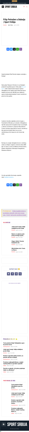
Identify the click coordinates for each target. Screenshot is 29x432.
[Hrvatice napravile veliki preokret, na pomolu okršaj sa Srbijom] (6, 402)
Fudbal (4, 365)
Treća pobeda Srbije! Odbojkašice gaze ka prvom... (17, 386)
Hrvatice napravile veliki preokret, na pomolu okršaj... (17, 401)
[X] (20, 273)
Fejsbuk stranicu (8, 177)
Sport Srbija (10, 25)
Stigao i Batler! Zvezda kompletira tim (18, 241)
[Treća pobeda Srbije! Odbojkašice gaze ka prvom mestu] (6, 386)
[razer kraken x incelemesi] (14, 431)
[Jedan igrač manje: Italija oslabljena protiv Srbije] (6, 228)
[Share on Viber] (20, 49)
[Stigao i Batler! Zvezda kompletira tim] (6, 243)
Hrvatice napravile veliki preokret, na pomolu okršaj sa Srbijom (13, 356)
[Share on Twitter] (14, 49)
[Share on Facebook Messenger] (11, 49)
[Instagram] (16, 273)
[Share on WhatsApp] (17, 49)
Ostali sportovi (6, 346)
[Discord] (8, 273)
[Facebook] (12, 273)
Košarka (5, 25)
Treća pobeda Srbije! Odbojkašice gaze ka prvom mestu (14, 3)
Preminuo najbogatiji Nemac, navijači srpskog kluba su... (17, 410)
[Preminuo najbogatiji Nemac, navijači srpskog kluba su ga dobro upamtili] (6, 410)
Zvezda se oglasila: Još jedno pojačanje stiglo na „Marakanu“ (14, 369)
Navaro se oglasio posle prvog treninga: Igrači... (18, 234)
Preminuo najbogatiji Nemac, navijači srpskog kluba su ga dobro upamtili (13, 362)
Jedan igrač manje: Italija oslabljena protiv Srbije (18, 227)
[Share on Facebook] (8, 49)
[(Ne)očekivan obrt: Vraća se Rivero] (6, 250)
